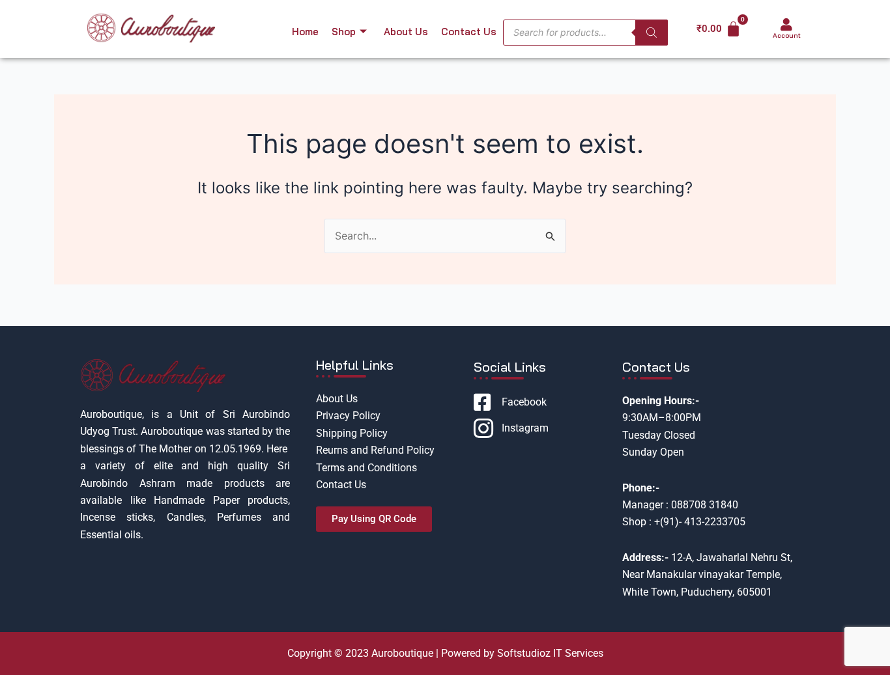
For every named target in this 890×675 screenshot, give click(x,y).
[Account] (786, 24)
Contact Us (468, 31)
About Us (406, 31)
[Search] (651, 33)
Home (305, 31)
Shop (344, 31)
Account (787, 35)
